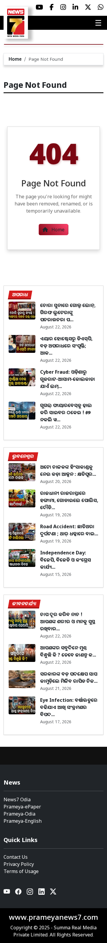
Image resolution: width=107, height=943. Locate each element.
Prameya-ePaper (22, 806)
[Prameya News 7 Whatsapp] (101, 7)
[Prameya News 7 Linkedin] (75, 7)
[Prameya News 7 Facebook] (52, 7)
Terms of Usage (21, 871)
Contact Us (16, 857)
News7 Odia (17, 799)
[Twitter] (53, 892)
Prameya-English (23, 821)
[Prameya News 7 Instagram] (63, 7)
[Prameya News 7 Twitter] (88, 7)
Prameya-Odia (19, 813)
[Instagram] (30, 892)
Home (15, 59)
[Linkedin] (41, 892)
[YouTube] (7, 892)
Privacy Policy (19, 864)
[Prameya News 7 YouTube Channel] (39, 7)
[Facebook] (18, 892)
